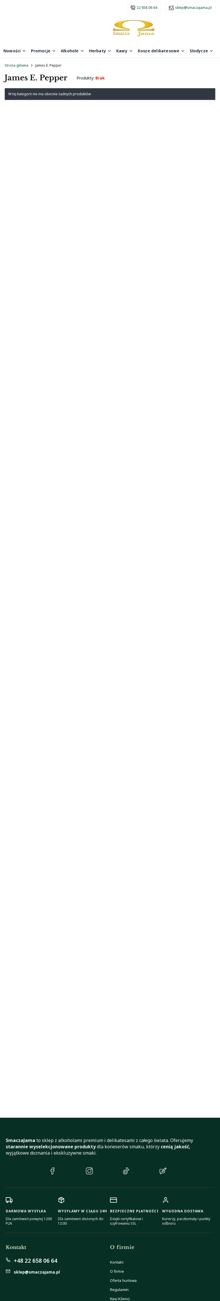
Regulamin (119, 1289)
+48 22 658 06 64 (35, 1260)
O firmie (117, 1271)
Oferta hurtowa (123, 1280)
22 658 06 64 (147, 7)
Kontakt (116, 1262)
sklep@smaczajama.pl (193, 7)
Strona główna (16, 65)
